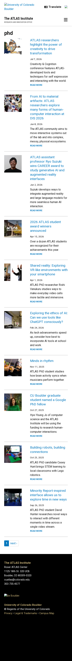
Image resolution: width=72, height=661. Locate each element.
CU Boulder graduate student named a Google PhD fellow (48, 399)
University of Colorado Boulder (23, 604)
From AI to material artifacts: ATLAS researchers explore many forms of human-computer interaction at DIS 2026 (47, 107)
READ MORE (36, 85)
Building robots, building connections (47, 449)
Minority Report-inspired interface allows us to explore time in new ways (48, 495)
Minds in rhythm (41, 361)
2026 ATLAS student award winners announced (45, 226)
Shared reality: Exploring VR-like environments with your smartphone (49, 269)
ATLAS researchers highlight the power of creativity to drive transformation (46, 46)
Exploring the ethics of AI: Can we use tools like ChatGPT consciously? (49, 317)
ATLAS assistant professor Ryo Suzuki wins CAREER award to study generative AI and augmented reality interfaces (47, 168)
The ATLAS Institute (18, 18)
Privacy (8, 613)
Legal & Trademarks (26, 613)
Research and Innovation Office (18, 22)
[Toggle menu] (66, 20)
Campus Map (46, 613)
